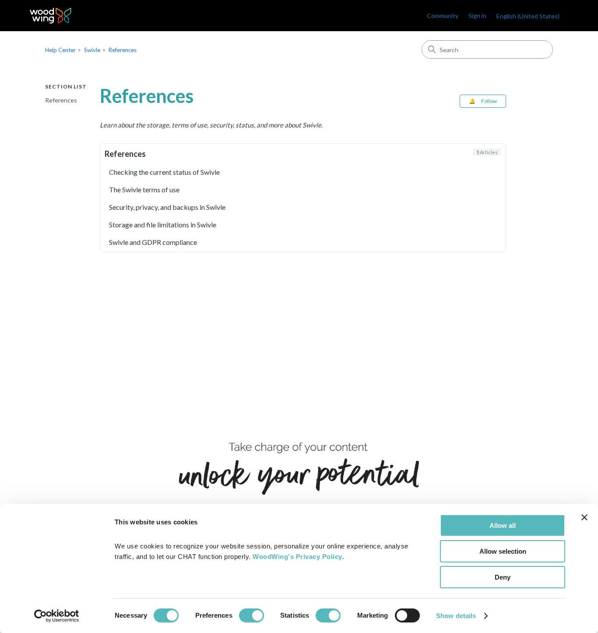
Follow (489, 101)
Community (442, 15)
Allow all (502, 525)
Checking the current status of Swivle (164, 172)
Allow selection (502, 551)
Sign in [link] (477, 15)
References (123, 49)
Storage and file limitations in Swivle (162, 224)
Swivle (92, 49)
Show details (456, 615)
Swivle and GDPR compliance (153, 242)
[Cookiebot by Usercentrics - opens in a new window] (56, 615)
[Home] (50, 15)
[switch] (251, 615)
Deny (502, 577)
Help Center (60, 49)
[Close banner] (584, 517)
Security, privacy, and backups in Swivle (167, 207)
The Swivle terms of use (144, 189)
